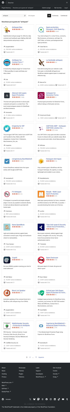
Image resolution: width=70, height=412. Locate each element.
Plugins (21, 374)
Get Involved (57, 368)
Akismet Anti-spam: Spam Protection (19, 94)
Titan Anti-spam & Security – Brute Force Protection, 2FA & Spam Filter (56, 226)
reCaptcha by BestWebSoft (22, 159)
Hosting (4, 374)
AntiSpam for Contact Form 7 (17, 61)
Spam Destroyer (52, 257)
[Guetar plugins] (25, 15)
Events (55, 371)
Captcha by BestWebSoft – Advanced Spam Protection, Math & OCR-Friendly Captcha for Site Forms (56, 324)
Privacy (4, 377)
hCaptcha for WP (18, 126)
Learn (37, 368)
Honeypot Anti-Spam (53, 159)
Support (38, 371)
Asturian (8, 399)
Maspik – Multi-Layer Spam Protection (53, 193)
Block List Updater (18, 290)
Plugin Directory (6, 7)
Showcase (22, 368)
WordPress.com (7, 382)
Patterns (21, 377)
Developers (39, 374)
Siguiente (41, 357)
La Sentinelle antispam (54, 60)
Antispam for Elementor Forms (52, 94)
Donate (56, 374)
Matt (4, 385)
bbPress (5, 388)
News (3, 371)
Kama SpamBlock (18, 225)
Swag (55, 377)
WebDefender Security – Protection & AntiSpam (21, 324)
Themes (21, 371)
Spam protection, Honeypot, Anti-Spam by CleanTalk (55, 28)
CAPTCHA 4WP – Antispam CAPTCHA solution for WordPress (56, 127)
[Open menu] (67, 2)
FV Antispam (16, 192)
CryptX (14, 257)
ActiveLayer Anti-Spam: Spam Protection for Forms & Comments (56, 292)
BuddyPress (6, 391)
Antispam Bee (17, 27)
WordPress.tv (41, 377)
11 (36, 357)
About (3, 368)
